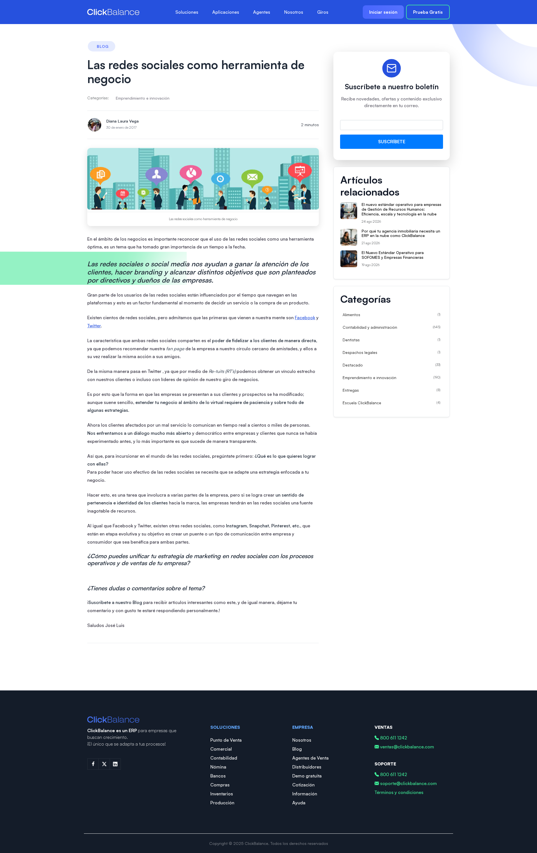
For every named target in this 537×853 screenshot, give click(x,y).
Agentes (261, 12)
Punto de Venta (226, 740)
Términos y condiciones (399, 792)
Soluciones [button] (186, 12)
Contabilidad (223, 758)
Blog (297, 749)
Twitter (94, 325)
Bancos (218, 776)
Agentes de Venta (310, 758)
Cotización (303, 785)
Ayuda (298, 802)
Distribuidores (306, 767)
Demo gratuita (307, 776)
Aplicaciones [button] (225, 12)
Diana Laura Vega (122, 121)
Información (304, 793)
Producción (222, 802)
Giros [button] (322, 12)
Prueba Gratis (428, 12)
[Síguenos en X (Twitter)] (104, 764)
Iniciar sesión (383, 12)
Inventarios (221, 793)
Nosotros (293, 12)
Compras (220, 785)
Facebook (305, 317)
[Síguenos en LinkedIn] (115, 764)
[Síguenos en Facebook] (92, 764)
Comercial (221, 749)
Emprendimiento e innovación (142, 98)
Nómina (218, 767)
